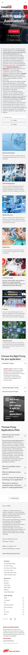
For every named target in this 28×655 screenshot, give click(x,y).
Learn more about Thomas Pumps (11, 553)
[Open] (25, 7)
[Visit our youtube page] (15, 619)
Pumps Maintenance (9, 592)
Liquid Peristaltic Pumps (10, 574)
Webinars (6, 589)
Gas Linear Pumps (8, 570)
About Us (6, 580)
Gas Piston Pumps (8, 565)
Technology (7, 585)
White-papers (7, 587)
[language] (2, 2)
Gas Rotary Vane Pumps (10, 568)
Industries (6, 583)
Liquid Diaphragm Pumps (10, 572)
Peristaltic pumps (8, 368)
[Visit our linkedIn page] (10, 619)
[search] (25, 2)
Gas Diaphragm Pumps (9, 563)
